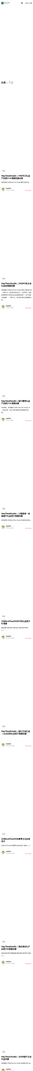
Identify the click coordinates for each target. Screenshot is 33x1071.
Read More (28, 190)
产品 (3, 171)
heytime (8, 188)
